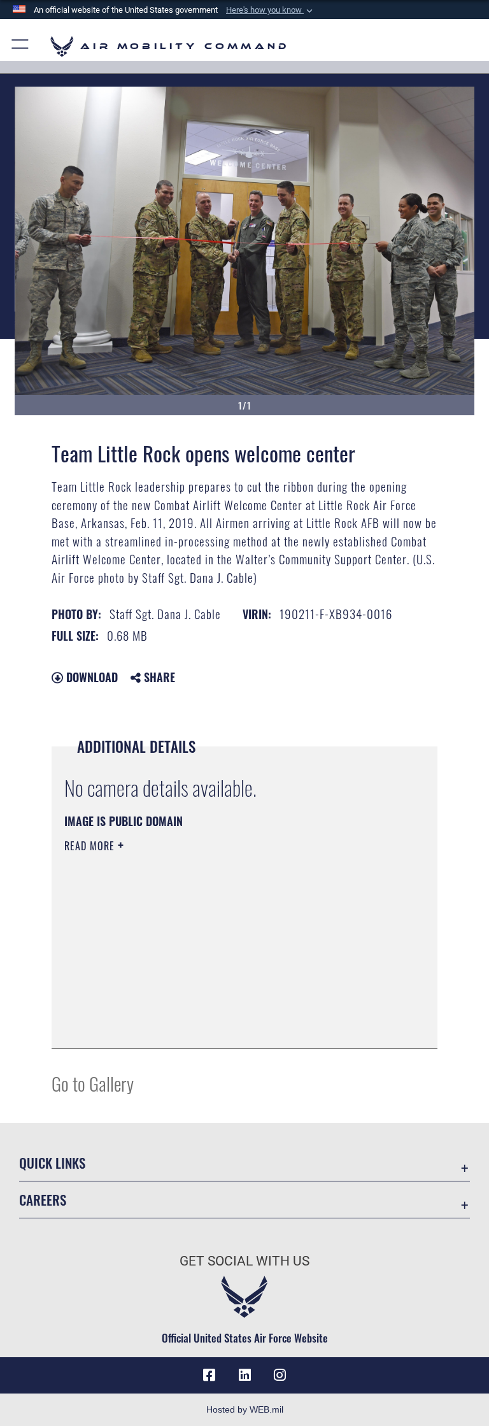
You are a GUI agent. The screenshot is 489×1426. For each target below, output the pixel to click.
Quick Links (52, 1163)
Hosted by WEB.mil (244, 1409)
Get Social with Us (244, 1261)
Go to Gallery (93, 1083)
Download (90, 677)
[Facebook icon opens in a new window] (208, 1375)
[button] (270, 10)
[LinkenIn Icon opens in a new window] (244, 1375)
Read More (91, 845)
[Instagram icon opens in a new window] (280, 1375)
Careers (42, 1199)
